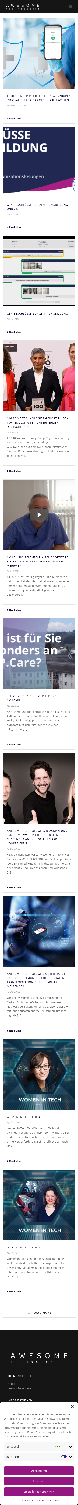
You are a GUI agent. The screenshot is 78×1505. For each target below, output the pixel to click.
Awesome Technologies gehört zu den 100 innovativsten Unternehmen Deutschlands (38, 422)
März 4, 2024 (13, 319)
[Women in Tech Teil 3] (39, 1205)
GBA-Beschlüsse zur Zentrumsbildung (37, 313)
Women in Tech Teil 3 (23, 1247)
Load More (41, 1312)
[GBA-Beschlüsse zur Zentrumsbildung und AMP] (39, 162)
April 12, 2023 (13, 1122)
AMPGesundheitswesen (20, 1386)
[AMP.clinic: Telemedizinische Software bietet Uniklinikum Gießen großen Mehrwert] (39, 515)
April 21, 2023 (13, 991)
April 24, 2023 (13, 848)
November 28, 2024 (16, 105)
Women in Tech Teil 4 (23, 1117)
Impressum (53, 1499)
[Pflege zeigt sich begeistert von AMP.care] (39, 653)
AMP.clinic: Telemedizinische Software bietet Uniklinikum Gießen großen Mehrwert (37, 561)
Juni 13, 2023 (13, 571)
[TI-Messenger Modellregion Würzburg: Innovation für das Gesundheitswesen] (39, 53)
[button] (72, 1406)
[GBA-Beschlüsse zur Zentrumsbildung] (39, 271)
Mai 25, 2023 (13, 705)
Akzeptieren (39, 1471)
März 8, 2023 (13, 1252)
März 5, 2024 (13, 214)
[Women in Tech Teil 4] (39, 1074)
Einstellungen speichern (39, 1491)
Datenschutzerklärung (33, 1499)
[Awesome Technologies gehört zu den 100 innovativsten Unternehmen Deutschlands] (39, 376)
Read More (15, 118)
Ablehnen (39, 1481)
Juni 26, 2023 (13, 432)
